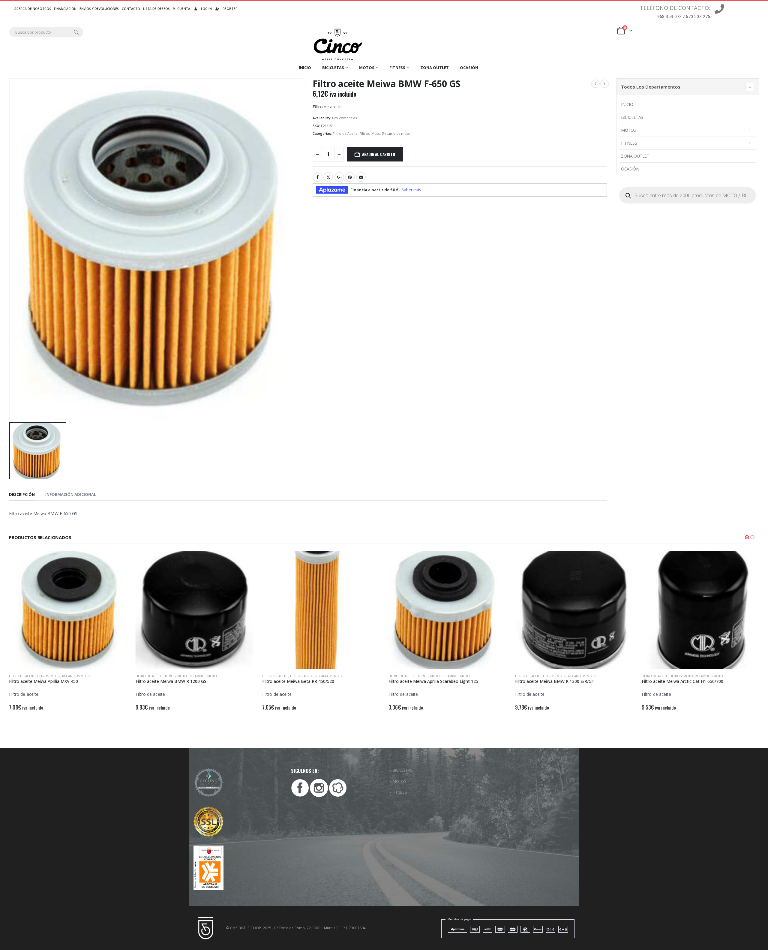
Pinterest (350, 177)
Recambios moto (396, 133)
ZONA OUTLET (434, 67)
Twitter (328, 177)
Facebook (317, 177)
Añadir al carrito (378, 154)
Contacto (131, 9)
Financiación (65, 9)
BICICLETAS (402, 770)
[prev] (595, 84)
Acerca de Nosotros (32, 9)
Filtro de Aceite (345, 133)
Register (230, 9)
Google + (339, 177)
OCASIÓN (469, 67)
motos (366, 67)
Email (361, 177)
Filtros (364, 133)
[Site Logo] (338, 44)
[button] (747, 537)
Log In (206, 9)
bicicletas (333, 67)
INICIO (305, 67)
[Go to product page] (68, 610)
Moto (375, 133)
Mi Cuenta (181, 9)
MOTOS (399, 781)
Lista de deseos (156, 9)
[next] (604, 84)
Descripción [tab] (22, 494)
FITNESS (400, 792)
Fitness (397, 67)
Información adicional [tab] (70, 494)
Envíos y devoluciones (99, 9)
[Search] (76, 32)
